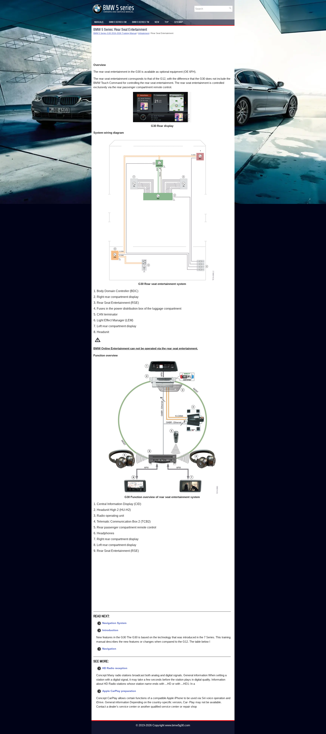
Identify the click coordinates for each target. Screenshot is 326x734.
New (157, 22)
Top (167, 22)
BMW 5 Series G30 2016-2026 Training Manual (114, 33)
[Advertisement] (162, 49)
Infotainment (143, 33)
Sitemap (178, 22)
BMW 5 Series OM (117, 22)
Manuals (98, 22)
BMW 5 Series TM (140, 22)
